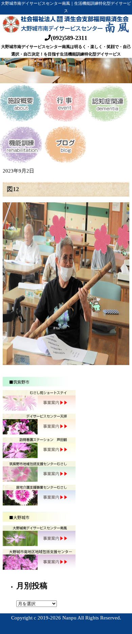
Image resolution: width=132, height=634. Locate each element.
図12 (13, 189)
